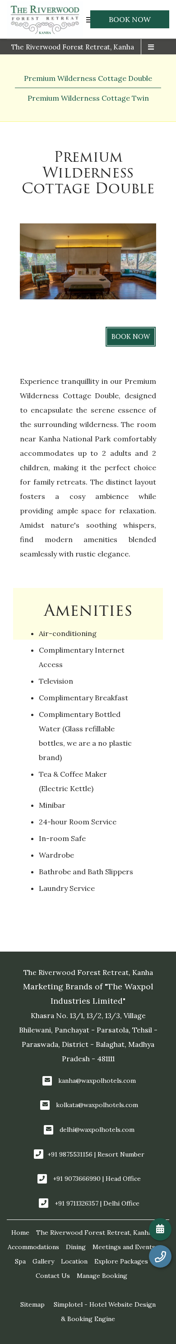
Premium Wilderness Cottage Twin (88, 97)
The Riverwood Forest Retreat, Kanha (72, 47)
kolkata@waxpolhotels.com (97, 1105)
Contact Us (53, 1276)
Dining (76, 1247)
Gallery (43, 1261)
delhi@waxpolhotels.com (97, 1130)
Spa (20, 1261)
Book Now (130, 19)
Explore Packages (121, 1261)
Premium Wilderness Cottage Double (88, 78)
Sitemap (32, 1304)
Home (20, 1232)
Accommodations (33, 1247)
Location (74, 1261)
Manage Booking (102, 1276)
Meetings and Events (124, 1247)
